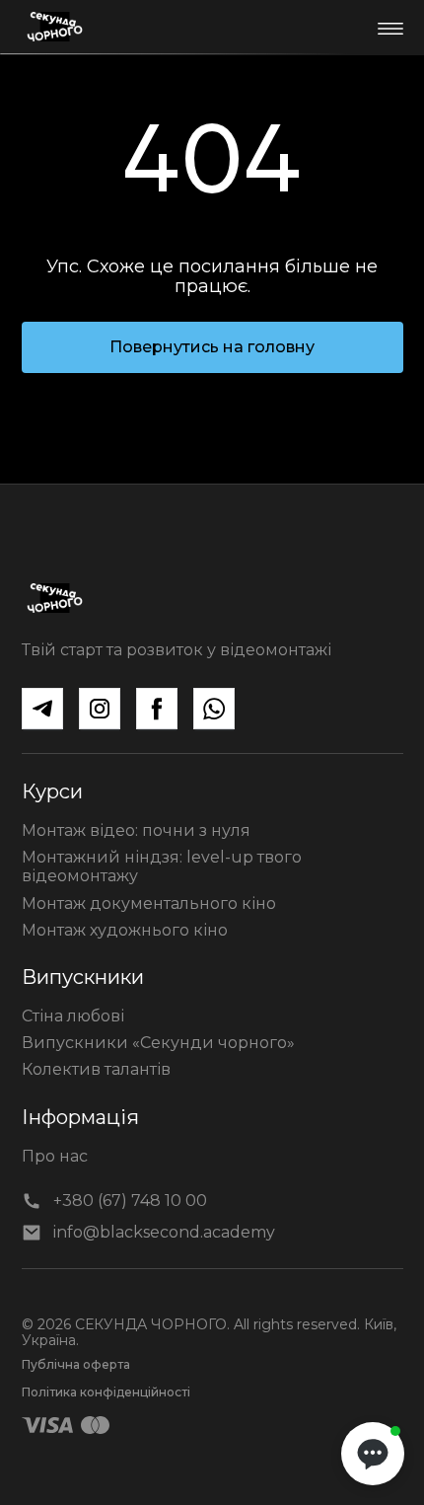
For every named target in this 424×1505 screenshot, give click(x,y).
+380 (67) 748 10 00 (130, 1200)
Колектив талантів (96, 1069)
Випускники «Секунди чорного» (158, 1042)
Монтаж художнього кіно (125, 930)
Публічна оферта (76, 1364)
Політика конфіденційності (106, 1392)
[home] (55, 26)
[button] (390, 27)
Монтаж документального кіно (149, 903)
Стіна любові (73, 1016)
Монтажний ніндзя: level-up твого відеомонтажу (162, 866)
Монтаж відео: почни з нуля (136, 830)
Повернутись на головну (212, 347)
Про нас (55, 1156)
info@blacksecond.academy (164, 1232)
